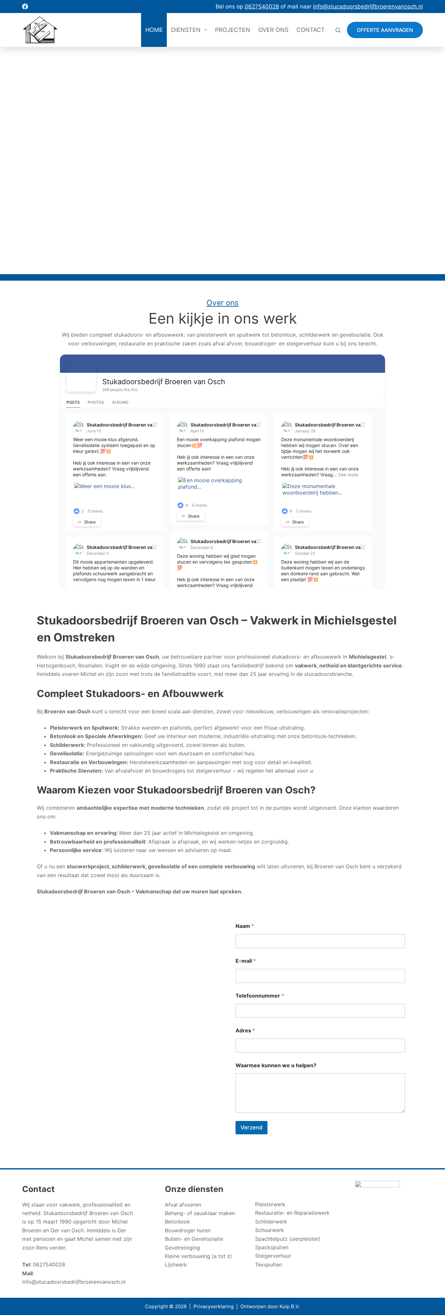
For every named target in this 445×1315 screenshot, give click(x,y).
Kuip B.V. (290, 1306)
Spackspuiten (271, 1247)
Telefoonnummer (260, 996)
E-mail (246, 961)
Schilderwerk (271, 1221)
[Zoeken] (338, 30)
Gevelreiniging (182, 1247)
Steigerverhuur (273, 1255)
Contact (310, 29)
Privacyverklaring (214, 1306)
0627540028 (49, 1264)
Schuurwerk (269, 1230)
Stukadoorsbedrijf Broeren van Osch (163, 381)
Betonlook (177, 1221)
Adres (245, 1031)
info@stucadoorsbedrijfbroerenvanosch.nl (73, 1282)
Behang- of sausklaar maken (200, 1213)
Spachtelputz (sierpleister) (287, 1239)
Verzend (251, 1127)
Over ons (273, 29)
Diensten (186, 29)
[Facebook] (25, 6)
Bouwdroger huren (187, 1230)
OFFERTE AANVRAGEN (385, 30)
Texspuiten (268, 1264)
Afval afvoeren (183, 1204)
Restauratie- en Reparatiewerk (292, 1213)
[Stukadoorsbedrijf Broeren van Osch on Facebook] (81, 377)
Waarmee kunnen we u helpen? (276, 1065)
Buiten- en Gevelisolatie (194, 1239)
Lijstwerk (176, 1264)
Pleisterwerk (270, 1204)
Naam (245, 926)
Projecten (232, 29)
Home (154, 29)
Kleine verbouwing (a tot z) (198, 1256)
